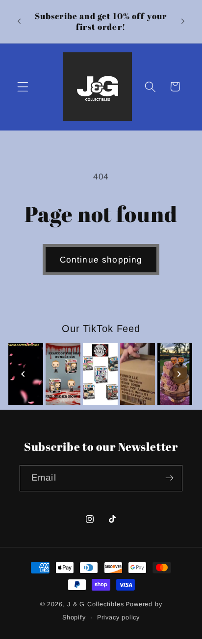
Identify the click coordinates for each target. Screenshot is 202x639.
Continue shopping (101, 259)
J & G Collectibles (95, 604)
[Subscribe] (169, 478)
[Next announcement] (183, 21)
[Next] (179, 374)
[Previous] (23, 374)
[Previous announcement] (19, 21)
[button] (22, 86)
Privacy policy (118, 617)
